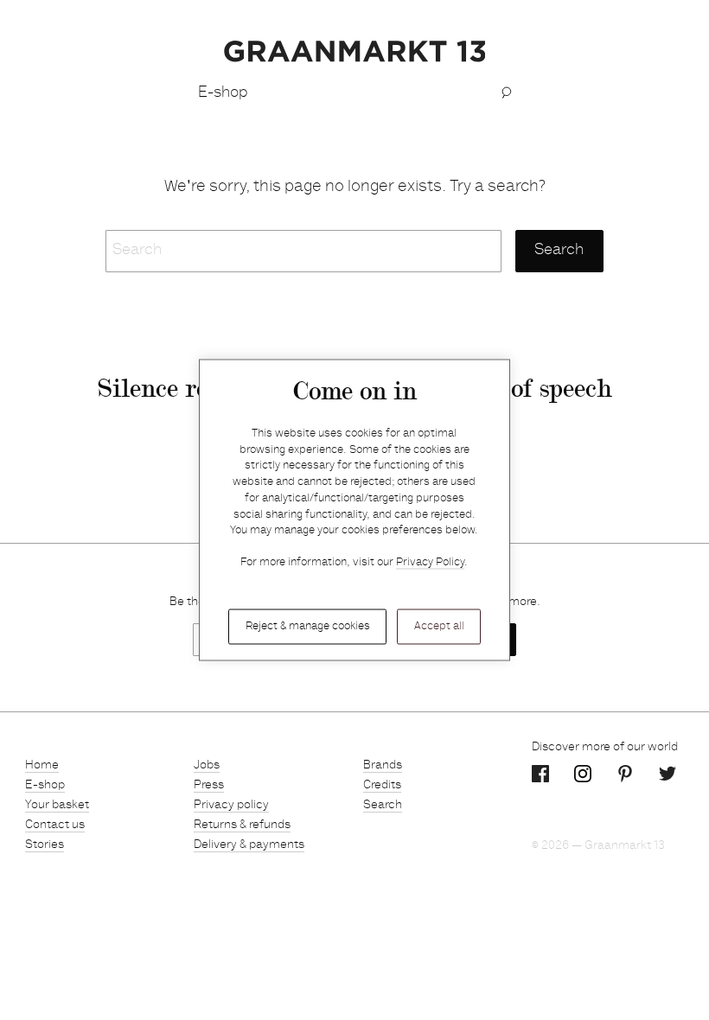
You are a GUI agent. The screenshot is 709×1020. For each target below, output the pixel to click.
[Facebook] (540, 774)
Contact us (55, 825)
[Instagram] (582, 774)
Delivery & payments (249, 845)
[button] (506, 93)
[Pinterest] (625, 774)
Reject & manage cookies (308, 626)
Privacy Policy (430, 563)
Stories (44, 845)
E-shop (45, 786)
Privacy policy (231, 806)
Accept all (439, 626)
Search (382, 806)
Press (209, 786)
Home (42, 766)
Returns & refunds (242, 825)
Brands (382, 766)
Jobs (207, 766)
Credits (382, 786)
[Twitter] (667, 774)
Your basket (57, 806)
